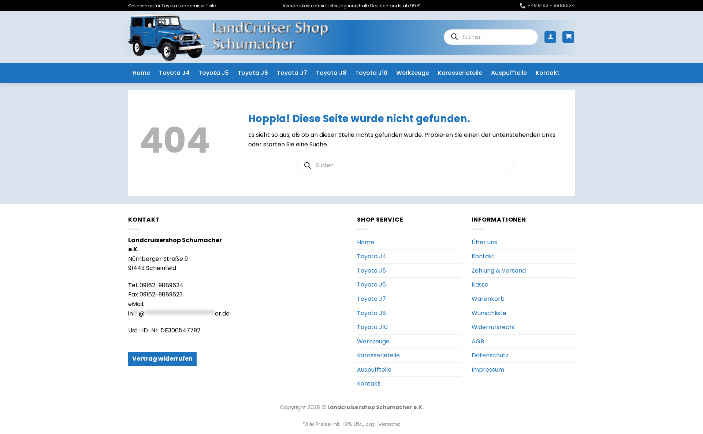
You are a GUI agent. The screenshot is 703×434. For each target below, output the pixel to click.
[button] (550, 37)
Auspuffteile (509, 73)
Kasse (480, 284)
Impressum (488, 369)
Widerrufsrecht (494, 327)
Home (141, 73)
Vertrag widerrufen (162, 358)
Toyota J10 (371, 73)
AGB (478, 341)
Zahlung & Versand (499, 270)
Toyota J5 (213, 73)
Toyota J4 (174, 73)
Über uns (484, 242)
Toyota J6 (253, 73)
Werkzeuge (412, 73)
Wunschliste (489, 313)
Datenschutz (490, 355)
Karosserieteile (460, 73)
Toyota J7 (292, 73)
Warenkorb (488, 299)
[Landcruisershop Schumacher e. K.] (228, 37)
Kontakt (547, 73)
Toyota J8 (331, 73)
